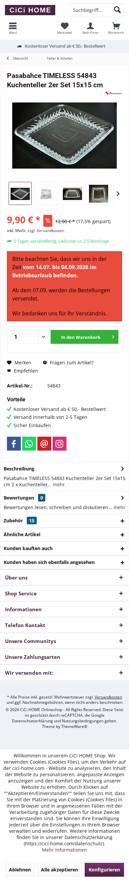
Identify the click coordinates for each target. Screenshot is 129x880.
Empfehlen (25, 371)
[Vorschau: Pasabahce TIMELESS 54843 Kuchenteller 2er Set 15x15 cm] (20, 193)
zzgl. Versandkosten (45, 230)
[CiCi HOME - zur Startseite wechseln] (32, 10)
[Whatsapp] (29, 444)
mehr (58, 484)
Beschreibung (19, 468)
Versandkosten (108, 697)
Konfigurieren (104, 869)
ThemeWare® (74, 726)
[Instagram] (59, 444)
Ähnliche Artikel (22, 534)
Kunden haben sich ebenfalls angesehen (49, 562)
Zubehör (19, 520)
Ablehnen (20, 869)
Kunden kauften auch (28, 548)
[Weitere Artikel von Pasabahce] (114, 93)
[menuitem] (116, 28)
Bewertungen (19, 498)
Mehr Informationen (64, 850)
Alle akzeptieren (59, 869)
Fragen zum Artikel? (71, 362)
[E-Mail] (44, 444)
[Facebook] (14, 444)
